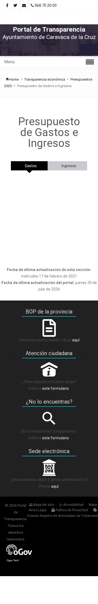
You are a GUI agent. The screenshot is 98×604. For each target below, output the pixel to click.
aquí (75, 340)
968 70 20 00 (45, 5)
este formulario (55, 388)
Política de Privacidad (71, 510)
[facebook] (7, 5)
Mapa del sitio (43, 505)
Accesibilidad (73, 505)
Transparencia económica (44, 79)
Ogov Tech (13, 560)
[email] (24, 5)
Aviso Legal (37, 510)
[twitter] (16, 5)
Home (14, 79)
